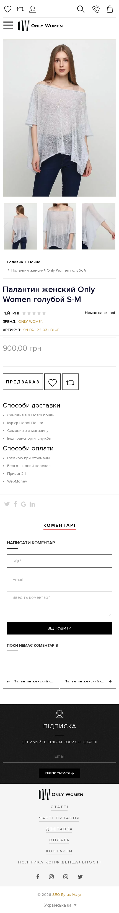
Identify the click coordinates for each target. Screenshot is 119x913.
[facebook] (38, 877)
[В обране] (52, 381)
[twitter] (80, 877)
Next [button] (112, 226)
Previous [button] (6, 226)
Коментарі (59, 525)
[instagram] (52, 877)
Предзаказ (23, 382)
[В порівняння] (70, 381)
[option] (20, 226)
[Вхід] (32, 11)
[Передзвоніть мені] (96, 10)
